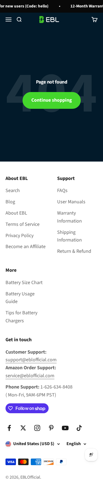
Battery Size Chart (24, 282)
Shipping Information (69, 236)
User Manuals (71, 201)
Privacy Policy (19, 235)
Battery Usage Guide (20, 297)
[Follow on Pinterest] (51, 428)
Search (12, 190)
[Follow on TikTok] (79, 428)
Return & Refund (74, 251)
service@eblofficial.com (29, 375)
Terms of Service (22, 224)
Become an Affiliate (25, 246)
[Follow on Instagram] (37, 428)
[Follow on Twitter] (23, 428)
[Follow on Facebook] (9, 428)
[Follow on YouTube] (65, 428)
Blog (10, 201)
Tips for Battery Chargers (21, 316)
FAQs (62, 190)
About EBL (16, 213)
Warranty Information (69, 217)
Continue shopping (51, 100)
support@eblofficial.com (31, 359)
